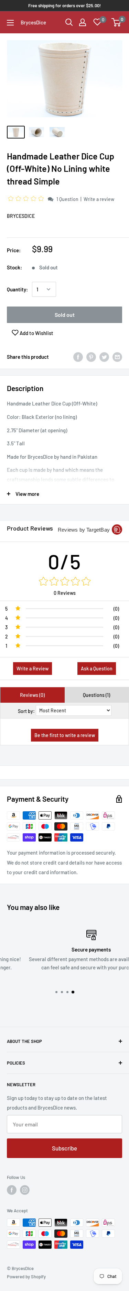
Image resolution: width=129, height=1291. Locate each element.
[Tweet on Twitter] (104, 357)
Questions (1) (96, 695)
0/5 (64, 561)
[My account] (82, 22)
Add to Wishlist (36, 333)
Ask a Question (96, 668)
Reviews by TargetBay (84, 530)
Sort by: (26, 711)
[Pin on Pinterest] (91, 357)
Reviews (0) (32, 695)
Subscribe (64, 1148)
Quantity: (17, 289)
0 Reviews (65, 593)
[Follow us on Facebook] (12, 1190)
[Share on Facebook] (78, 357)
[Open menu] (10, 22)
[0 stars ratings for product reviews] (64, 582)
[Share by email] (117, 357)
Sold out (65, 314)
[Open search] (69, 22)
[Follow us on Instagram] (25, 1190)
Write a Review (33, 668)
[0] (116, 22)
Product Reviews (30, 528)
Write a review (99, 199)
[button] (27, 199)
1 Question (67, 199)
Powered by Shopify (26, 1276)
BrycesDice (21, 216)
